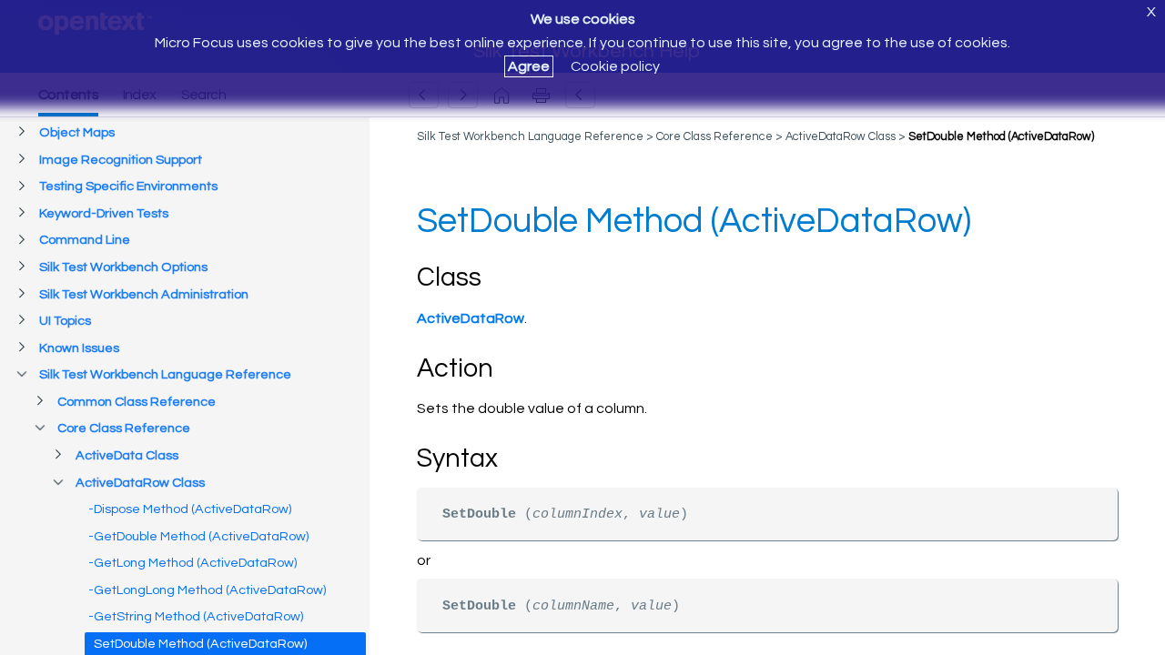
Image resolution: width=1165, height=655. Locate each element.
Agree (529, 66)
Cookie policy (615, 66)
